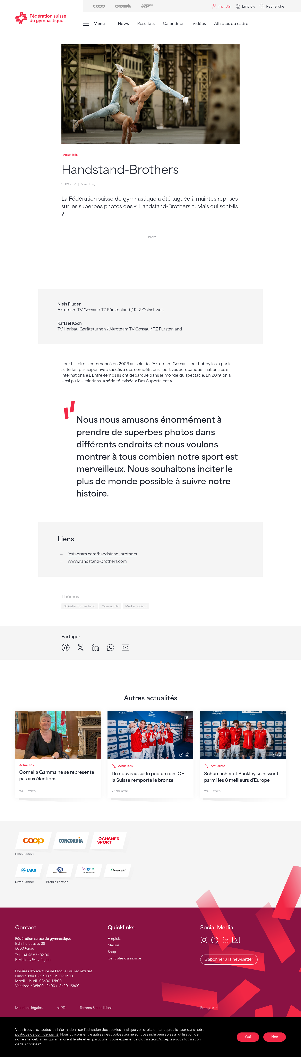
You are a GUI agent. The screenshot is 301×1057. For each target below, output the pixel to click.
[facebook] (65, 647)
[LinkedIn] (225, 939)
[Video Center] (236, 939)
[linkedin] (95, 647)
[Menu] (86, 23)
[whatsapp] (110, 647)
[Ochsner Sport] (147, 5)
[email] (125, 647)
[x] (80, 647)
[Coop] (99, 5)
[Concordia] (122, 5)
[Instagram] (204, 939)
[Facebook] (214, 939)
